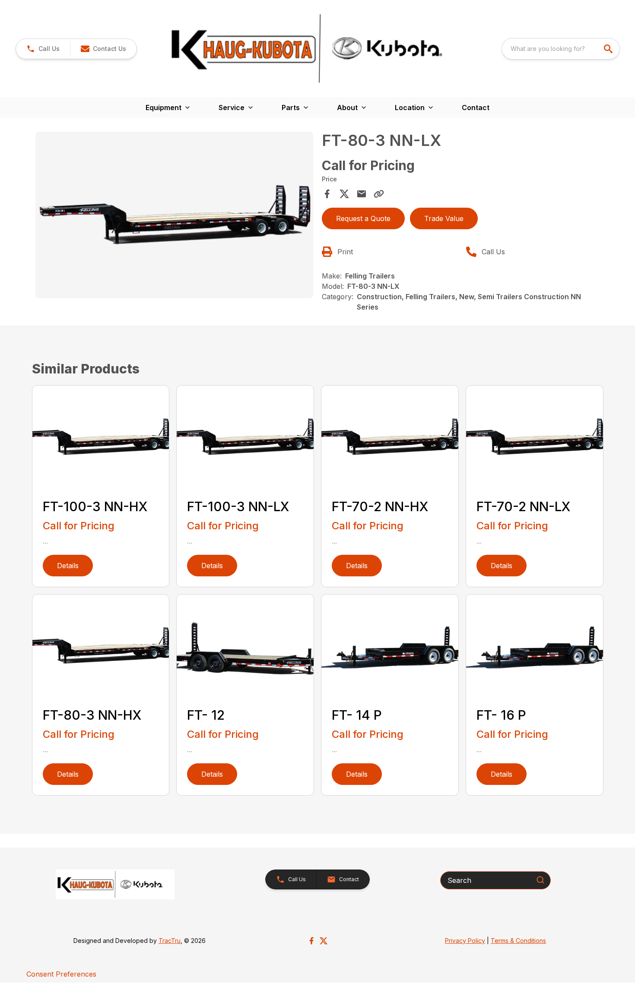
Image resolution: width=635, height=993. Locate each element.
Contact (475, 107)
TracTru (170, 940)
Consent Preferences (61, 974)
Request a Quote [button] (363, 218)
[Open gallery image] (174, 215)
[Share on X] (344, 194)
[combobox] (560, 48)
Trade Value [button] (444, 218)
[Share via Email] (361, 194)
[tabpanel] (174, 216)
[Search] (540, 880)
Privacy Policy (465, 940)
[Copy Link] (379, 194)
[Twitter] (323, 941)
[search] (609, 49)
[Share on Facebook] (327, 194)
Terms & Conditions (518, 940)
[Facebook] (311, 941)
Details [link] (68, 565)
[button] (43, 49)
